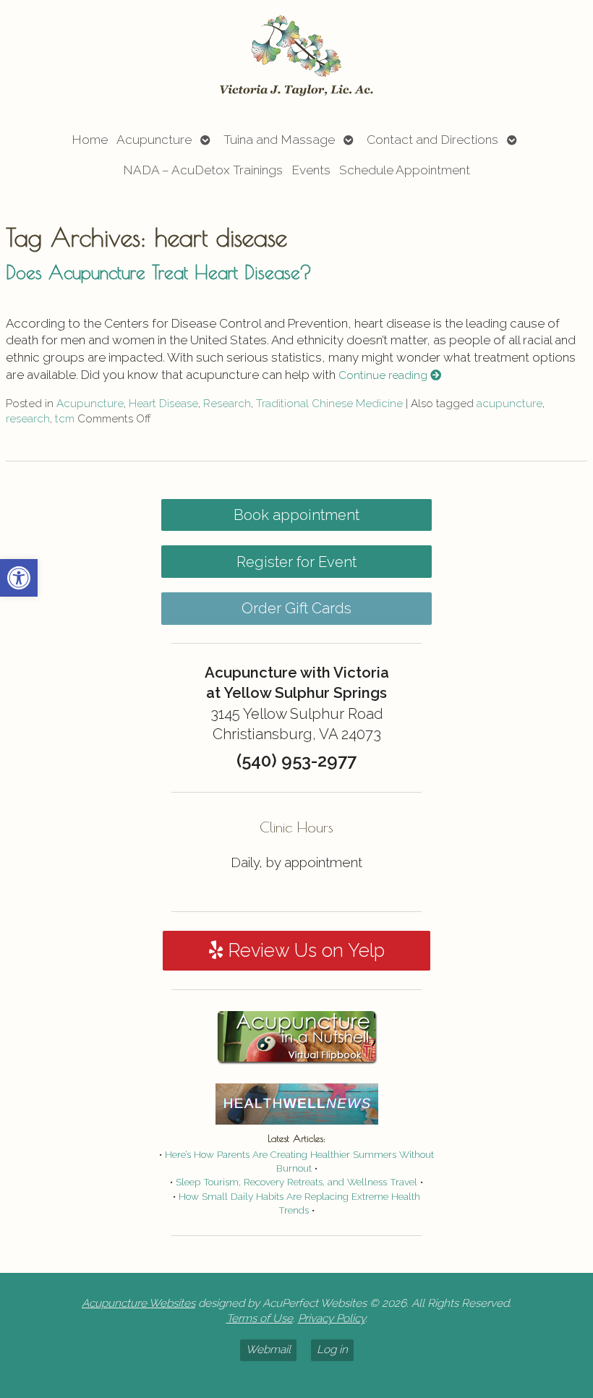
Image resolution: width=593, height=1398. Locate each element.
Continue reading (384, 375)
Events (310, 170)
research (28, 418)
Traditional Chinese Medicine (329, 403)
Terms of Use (259, 1318)
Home (90, 139)
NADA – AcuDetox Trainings (203, 170)
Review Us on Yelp (304, 950)
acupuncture (509, 403)
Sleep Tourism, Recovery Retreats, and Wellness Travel (296, 1182)
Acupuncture (154, 139)
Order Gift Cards (296, 608)
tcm (64, 418)
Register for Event (296, 562)
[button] (19, 578)
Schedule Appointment (404, 170)
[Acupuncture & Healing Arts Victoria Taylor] (296, 57)
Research (227, 403)
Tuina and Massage (279, 139)
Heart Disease (163, 403)
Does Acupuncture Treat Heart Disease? (159, 272)
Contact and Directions (432, 139)
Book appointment (296, 515)
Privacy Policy (331, 1318)
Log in (332, 1349)
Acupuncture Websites (138, 1303)
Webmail (268, 1349)
